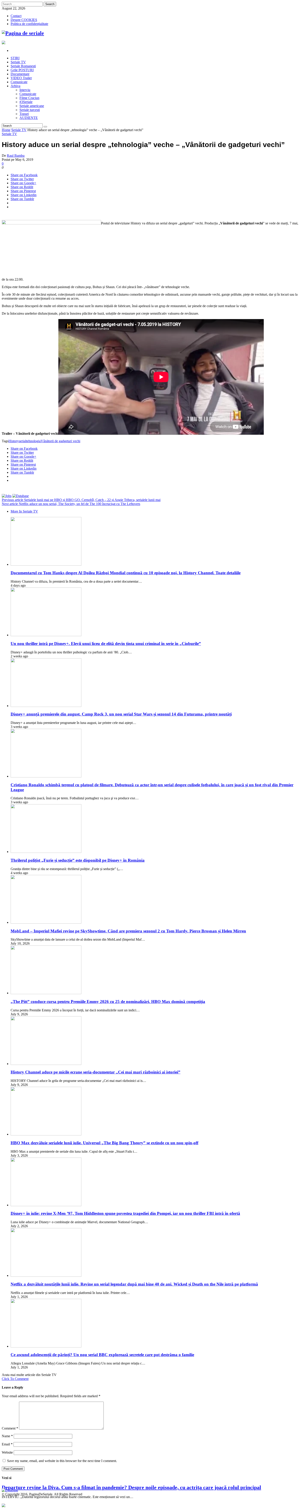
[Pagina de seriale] (23, 33)
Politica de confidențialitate (29, 24)
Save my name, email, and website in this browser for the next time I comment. (62, 1461)
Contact (16, 16)
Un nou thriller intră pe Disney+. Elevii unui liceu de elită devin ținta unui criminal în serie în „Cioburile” (106, 643)
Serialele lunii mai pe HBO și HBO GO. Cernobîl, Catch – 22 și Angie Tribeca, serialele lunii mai (81, 500)
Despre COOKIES (24, 20)
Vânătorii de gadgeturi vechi (60, 441)
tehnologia (33, 441)
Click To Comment (15, 1379)
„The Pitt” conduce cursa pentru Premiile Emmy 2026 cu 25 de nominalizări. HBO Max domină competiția (108, 1001)
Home (6, 130)
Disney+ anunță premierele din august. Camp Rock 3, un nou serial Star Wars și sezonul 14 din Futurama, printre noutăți (121, 714)
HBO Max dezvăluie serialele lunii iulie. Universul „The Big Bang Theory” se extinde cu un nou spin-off (104, 1143)
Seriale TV (19, 130)
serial (22, 441)
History (13, 441)
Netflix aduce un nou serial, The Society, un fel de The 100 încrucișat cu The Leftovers (71, 504)
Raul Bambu (16, 155)
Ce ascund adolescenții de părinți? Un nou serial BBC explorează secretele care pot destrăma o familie (102, 1354)
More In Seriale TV (24, 511)
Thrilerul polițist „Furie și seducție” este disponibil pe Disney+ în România (78, 860)
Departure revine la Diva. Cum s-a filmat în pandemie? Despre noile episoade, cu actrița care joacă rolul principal (131, 1487)
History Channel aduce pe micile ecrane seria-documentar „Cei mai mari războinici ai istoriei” (95, 1072)
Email (7, 1444)
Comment (10, 1428)
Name (7, 1436)
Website (7, 1452)
